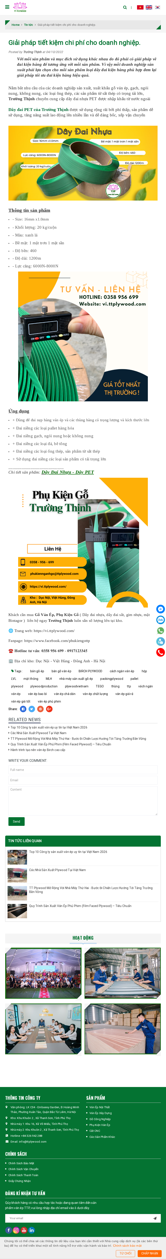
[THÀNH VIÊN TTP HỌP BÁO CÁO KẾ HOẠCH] (43, 1028)
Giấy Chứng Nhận (19, 1181)
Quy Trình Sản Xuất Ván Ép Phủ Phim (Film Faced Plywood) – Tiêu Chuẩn (61, 744)
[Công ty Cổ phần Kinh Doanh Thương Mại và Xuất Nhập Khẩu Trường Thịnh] (20, 7)
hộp (144, 671)
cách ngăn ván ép (122, 671)
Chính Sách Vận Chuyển (23, 1169)
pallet (135, 678)
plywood (17, 686)
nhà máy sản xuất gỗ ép (76, 678)
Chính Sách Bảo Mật (21, 1163)
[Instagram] (16, 1230)
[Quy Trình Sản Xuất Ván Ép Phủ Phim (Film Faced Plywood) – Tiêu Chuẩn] (17, 911)
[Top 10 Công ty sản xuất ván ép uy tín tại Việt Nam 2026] (17, 857)
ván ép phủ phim (49, 701)
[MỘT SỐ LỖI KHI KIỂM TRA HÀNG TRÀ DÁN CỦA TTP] (123, 1028)
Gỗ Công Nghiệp (100, 1119)
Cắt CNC (94, 1130)
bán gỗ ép (37, 671)
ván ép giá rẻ (124, 694)
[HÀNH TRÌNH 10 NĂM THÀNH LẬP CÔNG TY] (43, 973)
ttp (129, 686)
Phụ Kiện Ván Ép (99, 1125)
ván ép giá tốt (20, 701)
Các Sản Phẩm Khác (102, 1136)
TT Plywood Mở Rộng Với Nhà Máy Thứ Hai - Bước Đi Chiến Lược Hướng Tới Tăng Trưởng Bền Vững (78, 738)
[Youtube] (24, 1230)
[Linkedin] (31, 1230)
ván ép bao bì (37, 694)
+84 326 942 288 (31, 1135)
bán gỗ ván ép (61, 671)
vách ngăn (145, 686)
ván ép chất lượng (95, 694)
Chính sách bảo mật (127, 1245)
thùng (115, 686)
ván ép (16, 694)
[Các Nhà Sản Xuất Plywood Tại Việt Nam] (17, 875)
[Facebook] (160, 609)
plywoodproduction (43, 686)
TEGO (100, 686)
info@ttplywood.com (33, 1141)
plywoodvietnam (77, 686)
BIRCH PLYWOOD (90, 671)
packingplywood (111, 678)
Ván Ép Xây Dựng (100, 1113)
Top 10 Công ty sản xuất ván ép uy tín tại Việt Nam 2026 (49, 727)
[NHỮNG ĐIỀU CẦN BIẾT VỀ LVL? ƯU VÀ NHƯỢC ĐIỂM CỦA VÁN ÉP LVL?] (123, 973)
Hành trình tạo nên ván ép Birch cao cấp (38, 750)
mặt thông (31, 678)
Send (16, 821)
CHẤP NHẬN (149, 1253)
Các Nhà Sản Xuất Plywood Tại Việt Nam (38, 733)
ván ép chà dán (64, 694)
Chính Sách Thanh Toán (23, 1175)
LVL (13, 678)
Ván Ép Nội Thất (99, 1107)
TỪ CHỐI (125, 1253)
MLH (49, 678)
